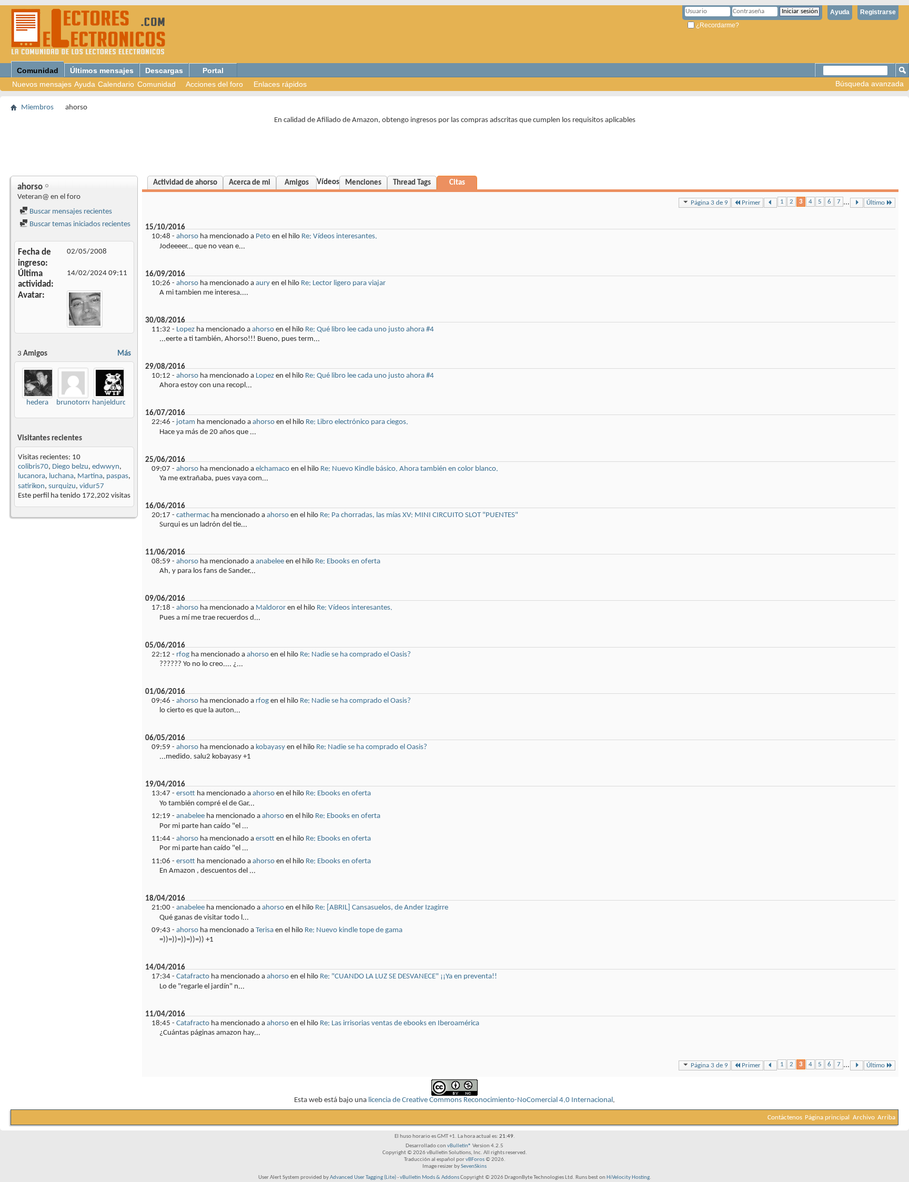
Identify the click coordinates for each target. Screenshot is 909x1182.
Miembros (37, 108)
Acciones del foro (214, 84)
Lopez (185, 330)
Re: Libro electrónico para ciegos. (357, 422)
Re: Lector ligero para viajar (343, 283)
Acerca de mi (249, 183)
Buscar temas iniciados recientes (79, 224)
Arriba (886, 1117)
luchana (61, 476)
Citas (457, 183)
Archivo (864, 1117)
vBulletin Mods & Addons (429, 1177)
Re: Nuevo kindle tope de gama (353, 930)
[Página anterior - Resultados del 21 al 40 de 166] (770, 203)
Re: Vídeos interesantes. (339, 236)
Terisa (265, 930)
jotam (185, 422)
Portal (213, 70)
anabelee (270, 561)
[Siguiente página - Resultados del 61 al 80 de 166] (856, 203)
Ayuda (840, 12)
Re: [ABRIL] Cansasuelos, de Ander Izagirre (381, 908)
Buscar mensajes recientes (70, 212)
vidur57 (91, 486)
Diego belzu (70, 467)
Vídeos (328, 182)
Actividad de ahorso (185, 183)
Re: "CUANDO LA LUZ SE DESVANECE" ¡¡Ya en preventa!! (408, 977)
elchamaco (272, 469)
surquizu (62, 486)
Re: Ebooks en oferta (347, 561)
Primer (751, 202)
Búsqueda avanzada (869, 83)
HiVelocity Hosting (628, 1177)
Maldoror (271, 608)
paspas (117, 476)
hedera (37, 403)
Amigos (297, 183)
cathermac (192, 515)
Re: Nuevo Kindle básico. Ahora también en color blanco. (409, 469)
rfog (182, 655)
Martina (90, 476)
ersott (185, 793)
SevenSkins (474, 1166)
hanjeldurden (113, 403)
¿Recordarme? (716, 25)
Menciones (363, 183)
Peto (263, 236)
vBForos (475, 1160)
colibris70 (33, 467)
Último (875, 202)
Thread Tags (412, 183)
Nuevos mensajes (42, 84)
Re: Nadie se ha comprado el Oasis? (355, 655)
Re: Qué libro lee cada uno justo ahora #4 (369, 330)
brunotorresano (81, 403)
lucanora (31, 476)
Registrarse (878, 12)
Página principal (827, 1117)
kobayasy (270, 747)
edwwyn (105, 467)
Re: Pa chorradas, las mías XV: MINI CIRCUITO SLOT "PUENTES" (419, 515)
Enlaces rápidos (280, 84)
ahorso (187, 236)
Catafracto (192, 977)
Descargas (164, 70)
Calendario (116, 84)
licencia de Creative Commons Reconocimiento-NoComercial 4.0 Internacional (490, 1100)
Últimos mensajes (102, 70)
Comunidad (37, 70)
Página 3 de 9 (709, 202)
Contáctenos (784, 1117)
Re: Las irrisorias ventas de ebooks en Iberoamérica (399, 1023)
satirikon (31, 486)
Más (124, 354)
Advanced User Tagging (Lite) (363, 1177)
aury (263, 283)
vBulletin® (459, 1146)
